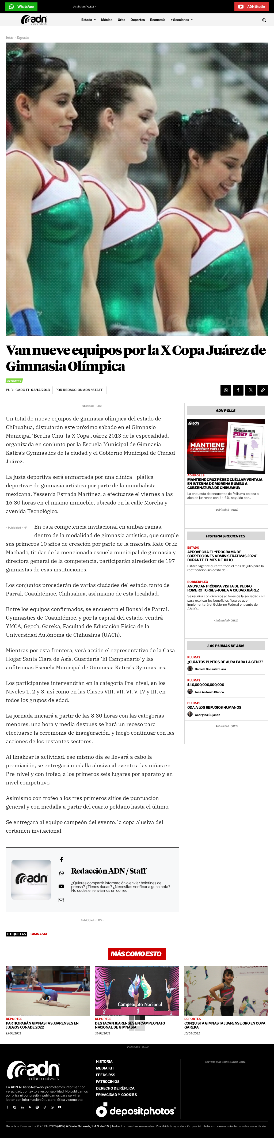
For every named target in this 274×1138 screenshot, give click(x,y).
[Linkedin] (22, 1107)
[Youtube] (59, 1107)
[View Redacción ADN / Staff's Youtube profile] (61, 886)
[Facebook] (238, 390)
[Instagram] (14, 1107)
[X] (250, 390)
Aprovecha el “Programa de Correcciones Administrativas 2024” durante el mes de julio (222, 556)
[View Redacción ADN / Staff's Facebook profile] (61, 859)
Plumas (193, 657)
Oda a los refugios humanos (214, 707)
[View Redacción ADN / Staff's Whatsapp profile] (61, 873)
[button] (239, 20)
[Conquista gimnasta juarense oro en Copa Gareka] (226, 991)
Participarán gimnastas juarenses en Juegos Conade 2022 (42, 1025)
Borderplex (197, 582)
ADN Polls (195, 475)
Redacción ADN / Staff (108, 871)
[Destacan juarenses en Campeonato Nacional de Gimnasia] (137, 991)
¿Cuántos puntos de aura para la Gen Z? (225, 662)
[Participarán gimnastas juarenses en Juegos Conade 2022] (48, 991)
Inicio (9, 38)
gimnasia (39, 934)
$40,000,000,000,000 (205, 684)
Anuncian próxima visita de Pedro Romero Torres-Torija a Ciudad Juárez (223, 588)
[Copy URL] (262, 390)
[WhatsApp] (225, 390)
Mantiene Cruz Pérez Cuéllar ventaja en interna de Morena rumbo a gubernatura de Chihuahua (224, 483)
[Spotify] (37, 1107)
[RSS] (29, 1107)
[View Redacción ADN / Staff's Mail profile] (61, 899)
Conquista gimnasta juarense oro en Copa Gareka (224, 1025)
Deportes (23, 38)
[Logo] (35, 20)
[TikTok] (44, 1107)
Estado (193, 547)
